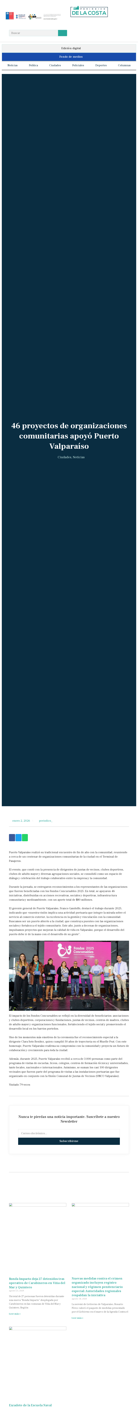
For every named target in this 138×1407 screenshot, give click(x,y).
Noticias (13, 65)
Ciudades (55, 65)
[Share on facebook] (12, 837)
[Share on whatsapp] (25, 837)
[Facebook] (72, 23)
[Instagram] (79, 23)
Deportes (101, 65)
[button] (69, 48)
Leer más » (14, 1314)
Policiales (78, 65)
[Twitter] (86, 23)
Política (33, 65)
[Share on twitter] (18, 837)
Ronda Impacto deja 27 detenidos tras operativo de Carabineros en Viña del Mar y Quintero (37, 1283)
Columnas (124, 65)
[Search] (62, 33)
